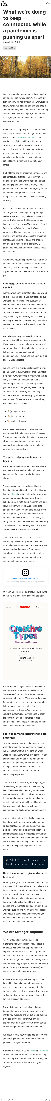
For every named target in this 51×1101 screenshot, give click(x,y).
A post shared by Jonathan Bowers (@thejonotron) (26, 582)
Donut (15, 494)
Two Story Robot (4, 3)
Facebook (43, 1051)
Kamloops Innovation (26, 137)
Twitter (32, 1051)
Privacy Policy (45, 1100)
